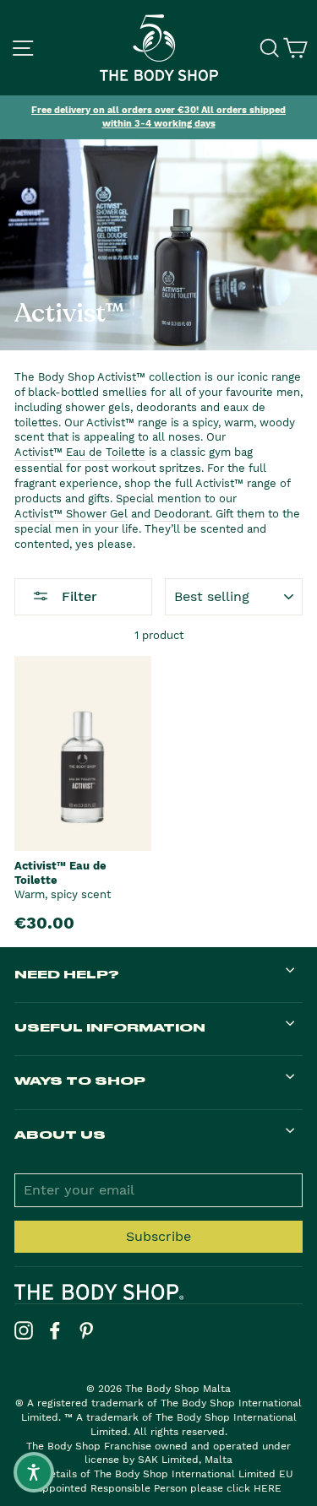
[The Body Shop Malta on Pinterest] (86, 1330)
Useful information (109, 1027)
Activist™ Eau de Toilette (79, 452)
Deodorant (182, 513)
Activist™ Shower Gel (71, 513)
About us (60, 1134)
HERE (267, 1488)
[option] (158, 117)
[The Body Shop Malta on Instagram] (23, 1330)
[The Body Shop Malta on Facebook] (55, 1330)
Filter (77, 596)
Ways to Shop (79, 1080)
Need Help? (66, 974)
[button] (34, 1472)
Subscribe (158, 1236)
